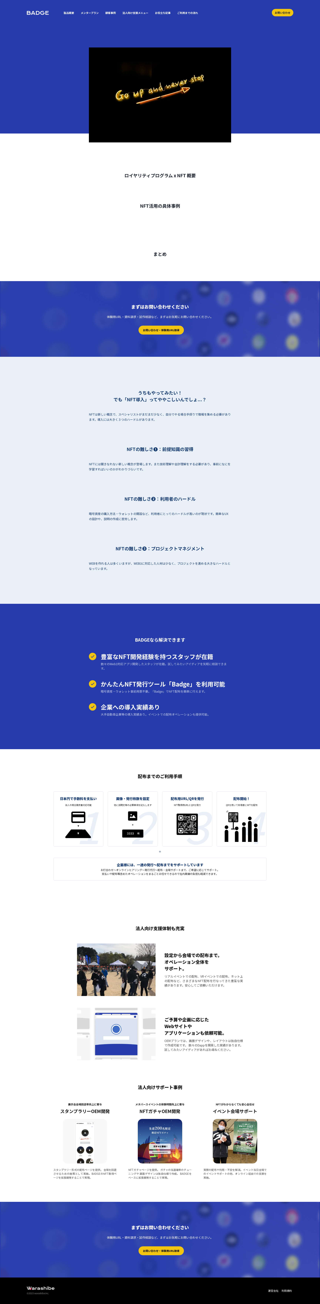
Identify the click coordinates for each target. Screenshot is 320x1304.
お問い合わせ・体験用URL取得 (161, 330)
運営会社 (273, 1291)
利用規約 (286, 1291)
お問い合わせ (282, 12)
